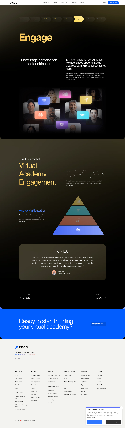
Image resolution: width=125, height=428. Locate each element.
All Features (34, 400)
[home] (22, 2)
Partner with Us (84, 388)
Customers (64, 2)
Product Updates (85, 378)
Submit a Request (101, 388)
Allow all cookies (95, 422)
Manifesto (99, 378)
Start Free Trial (113, 2)
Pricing (82, 2)
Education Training (52, 393)
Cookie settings (113, 422)
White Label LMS (35, 397)
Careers (99, 381)
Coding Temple (68, 391)
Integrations (34, 394)
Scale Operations (35, 381)
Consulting (50, 403)
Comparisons (84, 394)
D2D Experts (67, 375)
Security (83, 391)
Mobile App (34, 391)
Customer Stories (85, 375)
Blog (82, 385)
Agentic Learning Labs (70, 381)
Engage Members (35, 378)
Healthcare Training (53, 396)
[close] (121, 407)
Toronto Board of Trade (70, 394)
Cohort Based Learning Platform (21, 405)
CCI (65, 388)
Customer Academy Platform (20, 397)
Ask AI (33, 388)
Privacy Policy (91, 417)
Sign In (16, 388)
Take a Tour (18, 385)
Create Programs (35, 375)
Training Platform (19, 401)
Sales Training (51, 390)
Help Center (84, 381)
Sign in (104, 2)
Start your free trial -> (98, 324)
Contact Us (100, 385)
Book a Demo (18, 381)
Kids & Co (66, 385)
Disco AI (33, 385)
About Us (99, 375)
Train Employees (52, 381)
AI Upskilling (51, 400)
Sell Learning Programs (54, 375)
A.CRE (65, 378)
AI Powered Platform (20, 409)
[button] (46, 2)
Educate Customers (53, 378)
